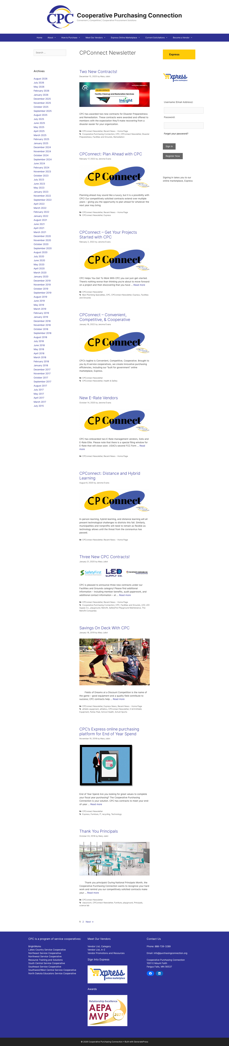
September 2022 (43, 200)
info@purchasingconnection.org (170, 953)
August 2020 (40, 252)
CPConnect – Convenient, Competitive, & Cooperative (104, 317)
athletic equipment (90, 709)
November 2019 (42, 284)
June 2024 (39, 163)
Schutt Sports (121, 712)
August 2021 (40, 220)
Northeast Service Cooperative (44, 953)
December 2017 (42, 369)
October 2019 (41, 288)
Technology (116, 814)
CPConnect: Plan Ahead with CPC (110, 154)
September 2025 (43, 111)
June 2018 (39, 345)
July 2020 (39, 256)
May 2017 (39, 393)
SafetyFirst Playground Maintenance (125, 608)
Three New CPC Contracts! (104, 556)
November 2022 (42, 195)
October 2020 (41, 244)
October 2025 (41, 107)
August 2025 (40, 115)
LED (143, 605)
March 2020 (40, 272)
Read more (139, 285)
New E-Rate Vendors (98, 397)
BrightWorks (34, 946)
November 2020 (42, 240)
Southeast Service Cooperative (44, 966)
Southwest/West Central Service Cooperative (52, 970)
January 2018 (41, 365)
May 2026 (39, 86)
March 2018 (40, 357)
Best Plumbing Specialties (93, 295)
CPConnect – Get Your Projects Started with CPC (108, 234)
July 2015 (39, 406)
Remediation (118, 137)
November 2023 (42, 171)
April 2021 (39, 228)
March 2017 (40, 402)
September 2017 (42, 381)
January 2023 (41, 191)
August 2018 (40, 337)
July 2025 (39, 119)
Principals (138, 902)
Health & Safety (110, 381)
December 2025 (42, 98)
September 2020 (43, 248)
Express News (110, 706)
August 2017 (40, 385)
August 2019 (40, 297)
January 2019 (41, 317)
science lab (84, 905)
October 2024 (41, 155)
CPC (118, 134)
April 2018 (39, 353)
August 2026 (40, 78)
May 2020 (39, 264)
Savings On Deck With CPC (104, 627)
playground (95, 608)
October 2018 (41, 329)
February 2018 (41, 361)
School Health (107, 712)
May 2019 (39, 305)
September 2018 (42, 333)
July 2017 (39, 389)
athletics (103, 709)
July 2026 (39, 82)
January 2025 (41, 143)
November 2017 (42, 373)
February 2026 (41, 90)
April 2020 (39, 268)
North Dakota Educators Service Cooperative (52, 973)
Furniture (94, 814)
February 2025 (41, 139)
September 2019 (42, 292)
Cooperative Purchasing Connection (129, 15)
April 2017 (39, 397)
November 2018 (42, 325)
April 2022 (39, 204)
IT (100, 814)
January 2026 (41, 95)
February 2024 (41, 167)
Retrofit (104, 608)
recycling (106, 814)
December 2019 (42, 280)
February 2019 (41, 313)
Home (39, 37)
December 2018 (42, 321)
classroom (87, 902)
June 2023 (39, 183)
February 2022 (41, 212)
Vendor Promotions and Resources (106, 953)
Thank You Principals (98, 831)
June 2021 (39, 224)
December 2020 (42, 236)
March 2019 (40, 309)
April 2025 (39, 131)
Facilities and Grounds (102, 137)
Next (90, 921)
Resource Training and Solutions (45, 960)
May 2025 (39, 127)
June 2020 (39, 260)
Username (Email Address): (178, 102)
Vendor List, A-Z (96, 949)
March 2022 (40, 208)
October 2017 (41, 377)
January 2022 (41, 216)
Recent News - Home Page (116, 131)
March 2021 (40, 232)
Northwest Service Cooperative (45, 956)
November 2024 (42, 151)
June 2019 (39, 300)
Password (169, 117)
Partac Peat (95, 712)
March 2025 (40, 135)
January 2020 (41, 276)
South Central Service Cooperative (46, 963)
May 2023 (39, 187)
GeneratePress (141, 1041)
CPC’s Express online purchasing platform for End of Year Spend (109, 731)
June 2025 (39, 123)
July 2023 (39, 179)
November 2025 (42, 103)
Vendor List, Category (99, 946)
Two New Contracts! (98, 71)
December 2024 (42, 147)
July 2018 (39, 341)
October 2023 (41, 175)
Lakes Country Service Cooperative (47, 949)
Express (107, 215)
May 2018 (39, 349)
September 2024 (43, 159)
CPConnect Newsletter (92, 131)
